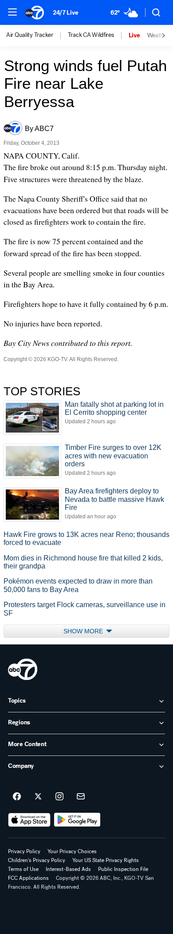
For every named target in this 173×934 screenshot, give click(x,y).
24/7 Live (65, 12)
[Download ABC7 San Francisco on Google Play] (77, 820)
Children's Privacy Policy (36, 860)
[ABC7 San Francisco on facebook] (17, 797)
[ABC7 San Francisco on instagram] (59, 797)
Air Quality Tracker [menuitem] (29, 35)
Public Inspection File (123, 869)
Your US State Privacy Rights (105, 860)
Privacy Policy (24, 851)
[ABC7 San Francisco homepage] (34, 12)
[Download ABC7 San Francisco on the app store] (29, 820)
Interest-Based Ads (68, 869)
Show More (84, 631)
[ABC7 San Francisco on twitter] (38, 797)
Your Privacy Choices (72, 851)
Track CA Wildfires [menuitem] (91, 35)
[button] (12, 12)
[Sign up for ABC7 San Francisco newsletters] (81, 797)
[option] (37, 35)
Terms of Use (23, 869)
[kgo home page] (22, 669)
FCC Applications (28, 878)
